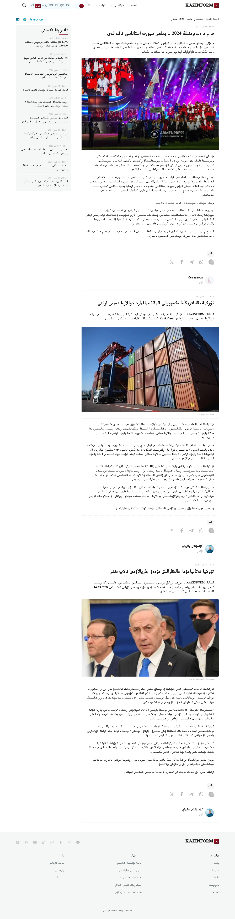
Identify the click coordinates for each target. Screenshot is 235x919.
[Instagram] (211, 263)
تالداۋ (87, 6)
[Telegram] (191, 263)
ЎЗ (32, 6)
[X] (172, 263)
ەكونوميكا (214, 885)
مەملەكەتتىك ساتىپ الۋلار (128, 893)
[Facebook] (181, 263)
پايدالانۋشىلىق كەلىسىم (129, 863)
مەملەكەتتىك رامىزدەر (130, 878)
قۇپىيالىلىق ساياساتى (130, 871)
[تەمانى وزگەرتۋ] (79, 6)
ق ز (38, 6)
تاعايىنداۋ (198, 19)
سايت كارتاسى (56, 863)
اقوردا (208, 19)
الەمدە (216, 893)
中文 (44, 6)
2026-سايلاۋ (178, 19)
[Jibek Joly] (35, 19)
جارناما (60, 878)
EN (51, 6)
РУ (56, 6)
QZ (62, 6)
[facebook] (60, 842)
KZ (68, 6)
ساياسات (214, 871)
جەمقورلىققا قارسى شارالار (128, 885)
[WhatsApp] (201, 263)
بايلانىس (59, 871)
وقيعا (189, 19)
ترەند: (216, 19)
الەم (210, 254)
